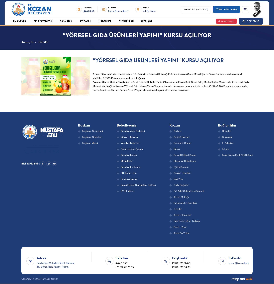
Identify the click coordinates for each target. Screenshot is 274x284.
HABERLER (105, 21)
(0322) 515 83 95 (125, 267)
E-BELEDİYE (252, 21)
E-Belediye (227, 143)
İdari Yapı (178, 179)
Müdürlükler (127, 161)
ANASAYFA (19, 21)
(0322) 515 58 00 (181, 263)
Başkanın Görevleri (91, 137)
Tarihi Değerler (181, 185)
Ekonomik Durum (182, 143)
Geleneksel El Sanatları (185, 203)
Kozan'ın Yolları (181, 233)
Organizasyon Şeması (132, 149)
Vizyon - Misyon (129, 137)
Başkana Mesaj (90, 143)
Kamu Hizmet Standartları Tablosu (138, 185)
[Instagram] (48, 163)
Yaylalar (178, 209)
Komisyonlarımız (129, 179)
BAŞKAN (65, 21)
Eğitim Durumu (181, 167)
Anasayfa (27, 42)
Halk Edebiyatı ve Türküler (187, 221)
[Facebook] (43, 163)
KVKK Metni (127, 191)
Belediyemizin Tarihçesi (133, 131)
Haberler (226, 131)
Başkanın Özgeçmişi (92, 131)
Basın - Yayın (180, 227)
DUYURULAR (126, 21)
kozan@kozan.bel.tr (118, 11)
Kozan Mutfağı (181, 197)
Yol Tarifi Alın (149, 11)
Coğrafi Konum (181, 137)
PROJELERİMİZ (227, 21)
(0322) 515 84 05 (181, 267)
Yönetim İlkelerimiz (130, 143)
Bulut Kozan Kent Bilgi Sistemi (237, 155)
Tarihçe (177, 131)
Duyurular (227, 137)
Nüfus (177, 149)
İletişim (225, 149)
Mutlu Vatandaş (228, 9)
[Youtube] (54, 163)
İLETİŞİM (146, 21)
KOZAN (84, 21)
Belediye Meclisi (129, 155)
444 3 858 (88, 11)
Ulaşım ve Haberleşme (185, 161)
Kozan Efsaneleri (182, 215)
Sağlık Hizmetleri (182, 173)
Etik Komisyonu (129, 173)
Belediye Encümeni (130, 167)
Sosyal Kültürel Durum (185, 155)
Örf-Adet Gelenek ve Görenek (189, 191)
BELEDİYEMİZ (42, 21)
